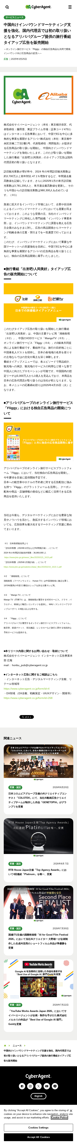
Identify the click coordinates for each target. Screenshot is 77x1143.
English (38, 1096)
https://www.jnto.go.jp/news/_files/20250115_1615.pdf (28, 557)
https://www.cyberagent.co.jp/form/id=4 (27, 688)
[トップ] (5, 1045)
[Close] (71, 1111)
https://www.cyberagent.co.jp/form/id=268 (28, 697)
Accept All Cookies (38, 1137)
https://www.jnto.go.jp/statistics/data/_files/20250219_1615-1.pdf (32, 567)
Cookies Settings (38, 1127)
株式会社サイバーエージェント (38, 7)
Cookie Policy (59, 1117)
